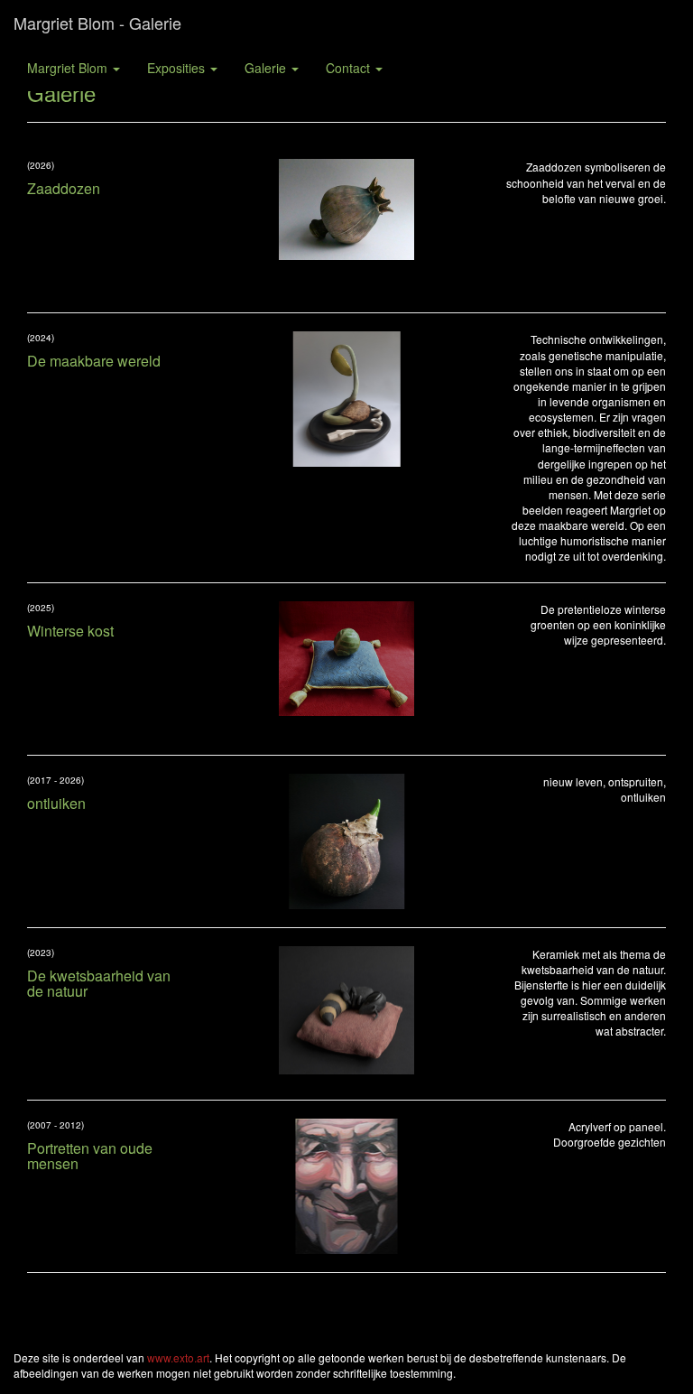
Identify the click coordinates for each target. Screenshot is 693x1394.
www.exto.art (178, 1357)
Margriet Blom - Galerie (97, 22)
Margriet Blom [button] (69, 68)
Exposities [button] (177, 68)
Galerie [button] (267, 68)
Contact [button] (350, 68)
